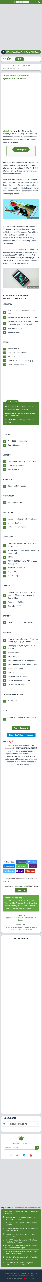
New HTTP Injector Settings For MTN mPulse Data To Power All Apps (21, 1241)
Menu (19, 59)
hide (24, 149)
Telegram (10, 871)
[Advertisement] (21, 26)
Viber (33, 866)
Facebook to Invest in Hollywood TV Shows (20, 919)
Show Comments (18, 1124)
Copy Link (21, 890)
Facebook (21, 862)
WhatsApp (23, 866)
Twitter (33, 862)
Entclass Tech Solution (16, 1276)
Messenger (9, 866)
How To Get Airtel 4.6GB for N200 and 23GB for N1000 (21, 1224)
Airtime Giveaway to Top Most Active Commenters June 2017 (21, 928)
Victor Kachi (32, 1278)
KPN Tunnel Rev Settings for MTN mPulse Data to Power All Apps (22, 1258)
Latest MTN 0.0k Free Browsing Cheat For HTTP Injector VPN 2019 (20, 1218)
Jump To (21, 149)
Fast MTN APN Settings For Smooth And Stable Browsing (21, 1212)
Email (20, 871)
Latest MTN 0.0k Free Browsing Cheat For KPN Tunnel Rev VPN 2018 (21, 1264)
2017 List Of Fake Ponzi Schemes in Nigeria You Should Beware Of (22, 1229)
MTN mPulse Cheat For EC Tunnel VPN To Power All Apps (20, 1235)
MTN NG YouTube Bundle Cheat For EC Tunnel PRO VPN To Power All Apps (21, 1247)
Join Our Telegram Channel (22, 735)
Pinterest (30, 871)
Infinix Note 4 (8, 131)
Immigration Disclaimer (11, 1273)
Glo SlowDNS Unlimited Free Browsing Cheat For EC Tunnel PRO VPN (21, 1252)
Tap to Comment (21, 728)
